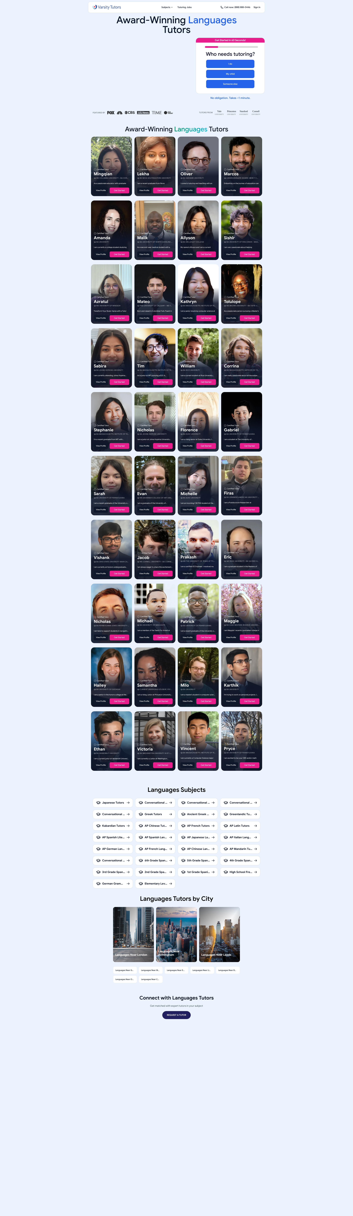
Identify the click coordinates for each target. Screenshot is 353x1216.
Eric (228, 557)
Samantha (147, 685)
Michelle (188, 494)
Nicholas (145, 430)
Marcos (231, 174)
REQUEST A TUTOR (176, 1015)
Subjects (165, 7)
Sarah (99, 494)
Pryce (229, 748)
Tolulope (232, 302)
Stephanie (103, 430)
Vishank (101, 558)
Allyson (187, 238)
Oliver (186, 174)
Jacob (143, 558)
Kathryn (188, 302)
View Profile (101, 190)
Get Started (119, 190)
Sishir (229, 238)
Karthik (231, 685)
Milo (184, 685)
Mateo (143, 302)
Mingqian (103, 174)
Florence (189, 430)
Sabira (100, 366)
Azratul (101, 302)
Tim (140, 366)
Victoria (145, 749)
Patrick (187, 621)
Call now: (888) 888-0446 (237, 7)
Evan (142, 494)
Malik (142, 238)
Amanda (102, 238)
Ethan (99, 749)
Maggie (231, 621)
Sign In (257, 7)
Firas (229, 493)
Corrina (231, 366)
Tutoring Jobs (184, 7)
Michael (145, 621)
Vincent (188, 748)
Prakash (188, 557)
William (187, 366)
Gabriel (231, 430)
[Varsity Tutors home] (107, 7)
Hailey (100, 685)
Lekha (143, 174)
